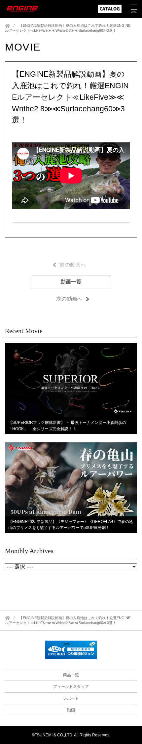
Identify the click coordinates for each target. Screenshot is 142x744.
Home (7, 25)
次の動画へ (69, 299)
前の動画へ (72, 265)
